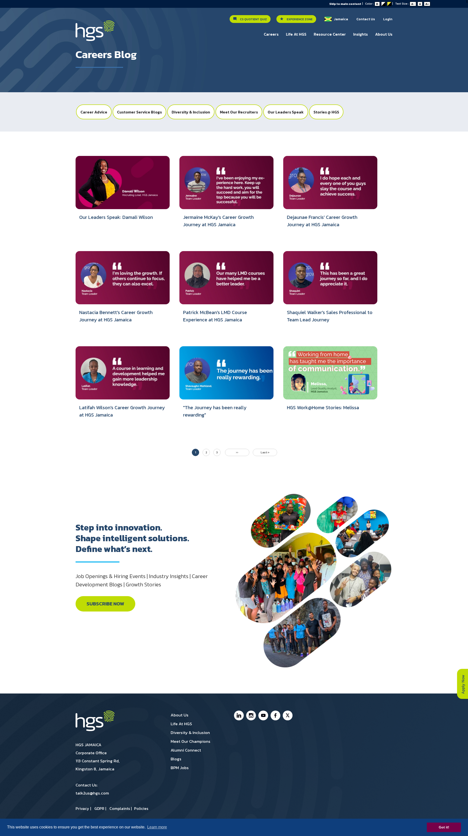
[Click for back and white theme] (383, 4)
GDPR (99, 808)
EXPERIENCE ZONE (298, 19)
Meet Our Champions (190, 741)
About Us (383, 34)
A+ (427, 4)
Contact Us (365, 19)
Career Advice (93, 112)
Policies (141, 808)
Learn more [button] (157, 827)
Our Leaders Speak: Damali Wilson (116, 217)
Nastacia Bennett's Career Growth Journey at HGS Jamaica (116, 316)
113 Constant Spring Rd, (98, 761)
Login (387, 19)
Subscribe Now (105, 604)
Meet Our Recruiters (239, 112)
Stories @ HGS (326, 112)
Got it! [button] (444, 827)
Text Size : (412, 3)
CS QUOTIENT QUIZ (252, 19)
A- (413, 4)
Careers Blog (106, 54)
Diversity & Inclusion (191, 112)
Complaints (119, 808)
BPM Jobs (180, 768)
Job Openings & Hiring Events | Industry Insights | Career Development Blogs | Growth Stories (142, 580)
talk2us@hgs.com (92, 793)
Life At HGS (296, 34)
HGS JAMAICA (88, 745)
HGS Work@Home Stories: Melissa (323, 407)
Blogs (176, 759)
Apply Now (463, 684)
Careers (271, 34)
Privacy (82, 808)
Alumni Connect (186, 750)
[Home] (95, 33)
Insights (360, 34)
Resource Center (330, 34)
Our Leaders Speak (286, 112)
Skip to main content (345, 4)
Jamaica (340, 19)
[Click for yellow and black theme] (389, 4)
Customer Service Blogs (139, 112)
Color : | (380, 3)
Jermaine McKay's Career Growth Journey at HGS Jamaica (218, 221)
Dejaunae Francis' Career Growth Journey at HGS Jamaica (322, 221)
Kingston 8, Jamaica (95, 769)
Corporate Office (91, 753)
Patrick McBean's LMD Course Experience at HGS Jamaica (215, 316)
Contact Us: (87, 785)
